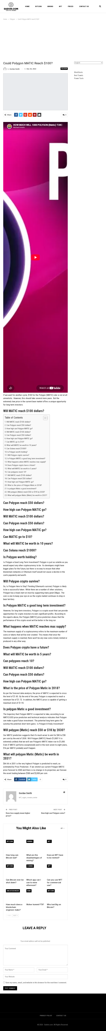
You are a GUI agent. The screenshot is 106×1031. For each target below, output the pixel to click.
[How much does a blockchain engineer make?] (15, 895)
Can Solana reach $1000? (16, 448)
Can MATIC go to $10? (15, 442)
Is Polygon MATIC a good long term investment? (26, 458)
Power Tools (79, 78)
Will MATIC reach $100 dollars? (18, 422)
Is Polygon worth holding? (17, 452)
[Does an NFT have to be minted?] (56, 846)
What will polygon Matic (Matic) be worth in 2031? (27, 495)
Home (27, 6)
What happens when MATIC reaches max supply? (26, 462)
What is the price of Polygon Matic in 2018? (24, 485)
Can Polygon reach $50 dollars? (18, 425)
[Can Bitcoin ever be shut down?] (15, 870)
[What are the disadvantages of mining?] (35, 846)
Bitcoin (38, 6)
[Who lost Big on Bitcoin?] (56, 895)
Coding (30, 866)
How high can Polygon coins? (53, 813)
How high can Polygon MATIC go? (19, 428)
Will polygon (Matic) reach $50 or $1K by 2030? (26, 492)
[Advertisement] (53, 40)
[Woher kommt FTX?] (35, 895)
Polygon (64, 68)
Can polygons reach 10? (16, 472)
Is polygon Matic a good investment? (21, 488)
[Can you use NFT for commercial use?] (56, 870)
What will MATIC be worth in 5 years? (22, 468)
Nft (60, 6)
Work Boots (78, 72)
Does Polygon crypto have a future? (21, 465)
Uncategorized (13, 891)
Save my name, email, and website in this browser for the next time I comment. (36, 983)
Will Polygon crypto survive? (18, 455)
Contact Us (84, 6)
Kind (29, 891)
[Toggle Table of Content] (44, 418)
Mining (50, 6)
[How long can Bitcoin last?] (15, 846)
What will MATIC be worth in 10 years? (21, 445)
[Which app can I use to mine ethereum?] (35, 870)
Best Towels (78, 75)
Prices (70, 6)
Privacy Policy (46, 1016)
